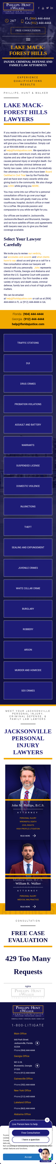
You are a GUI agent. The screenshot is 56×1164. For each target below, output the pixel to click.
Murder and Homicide (28, 670)
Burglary (28, 608)
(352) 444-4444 (24, 1084)
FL (37, 18)
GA (38, 22)
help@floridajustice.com (19, 150)
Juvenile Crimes (28, 568)
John (37, 267)
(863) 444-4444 (24, 1108)
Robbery (28, 629)
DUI (28, 363)
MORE (35, 186)
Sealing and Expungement (28, 547)
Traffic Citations (28, 342)
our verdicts (34, 253)
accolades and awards (20, 257)
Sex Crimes (28, 690)
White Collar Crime (28, 588)
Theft (28, 527)
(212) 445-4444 (24, 1096)
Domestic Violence (28, 486)
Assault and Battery (28, 424)
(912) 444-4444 (28, 319)
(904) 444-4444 (28, 314)
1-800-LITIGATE (28, 1025)
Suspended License (28, 465)
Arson (28, 649)
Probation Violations (28, 404)
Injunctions (28, 506)
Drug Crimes (28, 383)
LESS (11, 186)
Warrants (28, 445)
